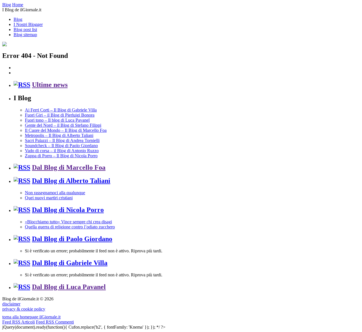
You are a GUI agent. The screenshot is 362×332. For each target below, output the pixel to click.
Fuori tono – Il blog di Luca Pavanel (57, 120)
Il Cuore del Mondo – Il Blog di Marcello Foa (66, 130)
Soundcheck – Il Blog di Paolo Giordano (61, 145)
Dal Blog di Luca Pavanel (69, 286)
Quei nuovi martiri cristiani (49, 197)
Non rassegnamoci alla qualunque (55, 192)
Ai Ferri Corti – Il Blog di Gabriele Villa (61, 110)
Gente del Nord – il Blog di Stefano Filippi (63, 125)
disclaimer (11, 304)
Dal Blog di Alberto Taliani (71, 180)
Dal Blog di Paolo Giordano (72, 239)
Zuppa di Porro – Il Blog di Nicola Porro (61, 155)
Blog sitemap (25, 34)
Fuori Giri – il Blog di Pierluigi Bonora (59, 115)
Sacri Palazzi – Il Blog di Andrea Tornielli (62, 140)
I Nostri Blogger (28, 24)
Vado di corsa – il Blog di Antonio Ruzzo (62, 150)
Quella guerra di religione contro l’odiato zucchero (70, 226)
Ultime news (50, 84)
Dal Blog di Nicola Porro (68, 209)
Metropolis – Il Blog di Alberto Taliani (59, 135)
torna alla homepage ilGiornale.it (31, 316)
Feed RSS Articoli (18, 322)
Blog (18, 19)
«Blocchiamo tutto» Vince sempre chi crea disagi (68, 221)
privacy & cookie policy (23, 309)
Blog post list (25, 29)
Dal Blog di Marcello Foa (68, 167)
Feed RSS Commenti (55, 322)
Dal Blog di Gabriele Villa (69, 263)
